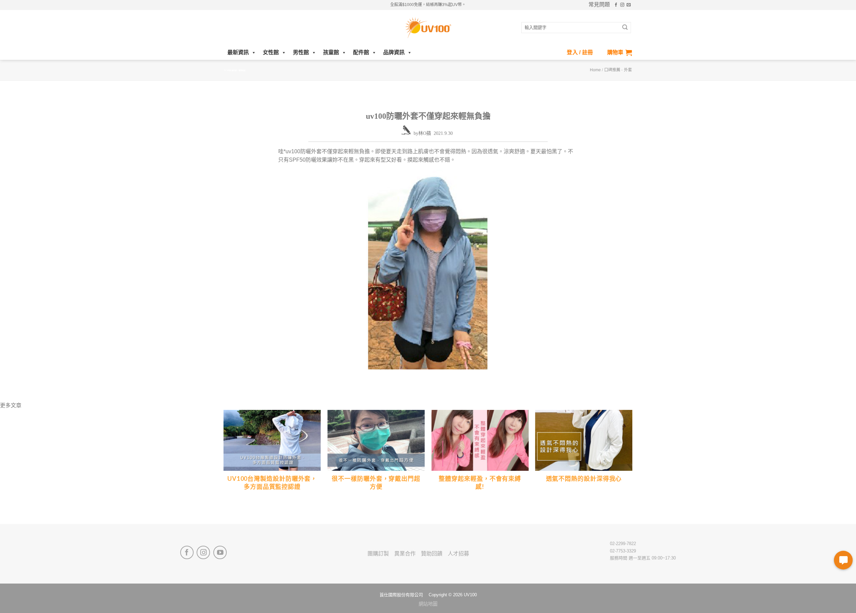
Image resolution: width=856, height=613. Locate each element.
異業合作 (405, 553)
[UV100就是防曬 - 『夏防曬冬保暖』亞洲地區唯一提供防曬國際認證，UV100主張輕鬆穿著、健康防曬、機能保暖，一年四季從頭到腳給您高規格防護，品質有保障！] (428, 27)
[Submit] (625, 27)
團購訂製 (378, 553)
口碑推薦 (612, 70)
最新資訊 (238, 52)
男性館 (301, 52)
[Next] (632, 466)
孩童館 (331, 52)
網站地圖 (428, 604)
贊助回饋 (431, 553)
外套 (628, 70)
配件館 (361, 52)
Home (595, 70)
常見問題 (599, 4)
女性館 (271, 52)
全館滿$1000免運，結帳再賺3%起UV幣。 (428, 4)
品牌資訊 (394, 52)
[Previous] (224, 466)
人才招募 (458, 553)
